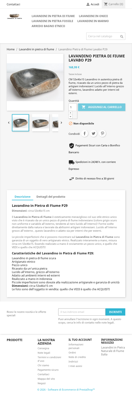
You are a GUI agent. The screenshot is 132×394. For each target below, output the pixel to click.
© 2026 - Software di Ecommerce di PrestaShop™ (66, 389)
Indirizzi (73, 361)
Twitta (93, 133)
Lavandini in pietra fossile (52, 21)
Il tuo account (80, 340)
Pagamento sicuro (48, 369)
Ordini (72, 352)
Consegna (43, 348)
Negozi (42, 383)
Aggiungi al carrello (102, 107)
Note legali (44, 352)
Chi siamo (43, 365)
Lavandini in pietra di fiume (53, 16)
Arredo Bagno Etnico (48, 26)
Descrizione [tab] (22, 197)
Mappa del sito (46, 378)
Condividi (84, 133)
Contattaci (13, 4)
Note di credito (77, 357)
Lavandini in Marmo (93, 21)
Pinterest (102, 133)
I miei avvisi (75, 366)
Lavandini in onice (93, 16)
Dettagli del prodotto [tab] (50, 197)
